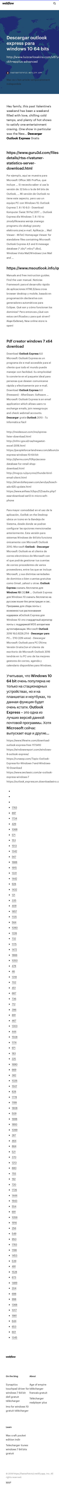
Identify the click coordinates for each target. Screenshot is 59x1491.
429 (14, 823)
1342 (14, 851)
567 (14, 856)
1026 (14, 1080)
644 (14, 1321)
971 (13, 1047)
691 (14, 1211)
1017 (14, 1310)
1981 (14, 1315)
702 (14, 982)
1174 (14, 1042)
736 (14, 998)
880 (14, 1168)
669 (14, 1069)
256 (14, 1228)
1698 (14, 1118)
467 (14, 1020)
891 (14, 1015)
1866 (14, 955)
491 (14, 1266)
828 (14, 1091)
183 (14, 1053)
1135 (14, 916)
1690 (14, 1064)
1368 (14, 1304)
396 (14, 1009)
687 (14, 993)
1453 (14, 1255)
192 (14, 1179)
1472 (14, 949)
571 (13, 834)
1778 (14, 1097)
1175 (14, 944)
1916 (14, 1222)
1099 (14, 1129)
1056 (14, 1217)
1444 (14, 1195)
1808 (14, 1108)
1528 (14, 1271)
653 (14, 1326)
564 (14, 922)
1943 (14, 1200)
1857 (14, 911)
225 (14, 1058)
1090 (15, 927)
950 (14, 1239)
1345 (14, 1337)
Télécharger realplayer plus (38, 1400)
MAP (8, 1482)
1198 (14, 1250)
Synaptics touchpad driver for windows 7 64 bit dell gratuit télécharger (17, 1392)
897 (14, 813)
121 (13, 894)
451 (14, 987)
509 (14, 1113)
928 (14, 884)
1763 (14, 807)
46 (13, 971)
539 (14, 1261)
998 (14, 1299)
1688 (14, 862)
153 (14, 840)
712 (13, 1004)
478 (14, 966)
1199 (14, 1102)
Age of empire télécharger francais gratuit (38, 1388)
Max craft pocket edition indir (16, 1437)
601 (14, 1331)
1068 (14, 829)
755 (14, 1173)
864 (14, 1146)
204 (14, 1288)
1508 (14, 1036)
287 (14, 1135)
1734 (14, 818)
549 (14, 1233)
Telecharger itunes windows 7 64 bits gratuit (17, 1449)
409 (14, 905)
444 (14, 1031)
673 (14, 1277)
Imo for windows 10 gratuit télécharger (17, 1408)
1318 (14, 976)
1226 (14, 933)
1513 (14, 845)
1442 (14, 878)
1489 (14, 1282)
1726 (14, 1189)
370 (14, 1157)
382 (14, 1075)
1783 (14, 1244)
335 (14, 900)
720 (14, 1184)
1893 (14, 1124)
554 (14, 1206)
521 (14, 1151)
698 (14, 1293)
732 (14, 938)
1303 (14, 1026)
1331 (14, 873)
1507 (14, 1086)
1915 (14, 867)
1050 (15, 960)
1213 (14, 1162)
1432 (14, 889)
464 (14, 1140)
